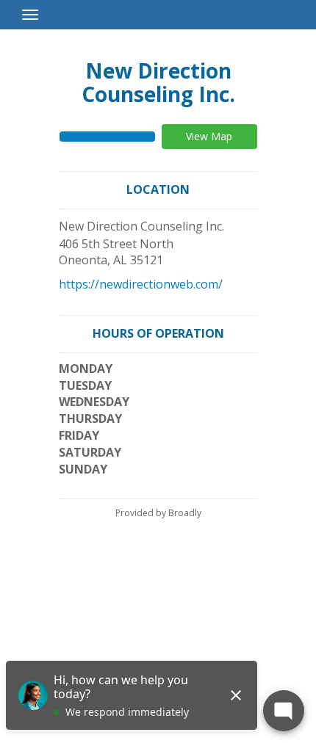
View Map (209, 136)
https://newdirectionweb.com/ (141, 284)
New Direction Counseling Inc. (158, 82)
